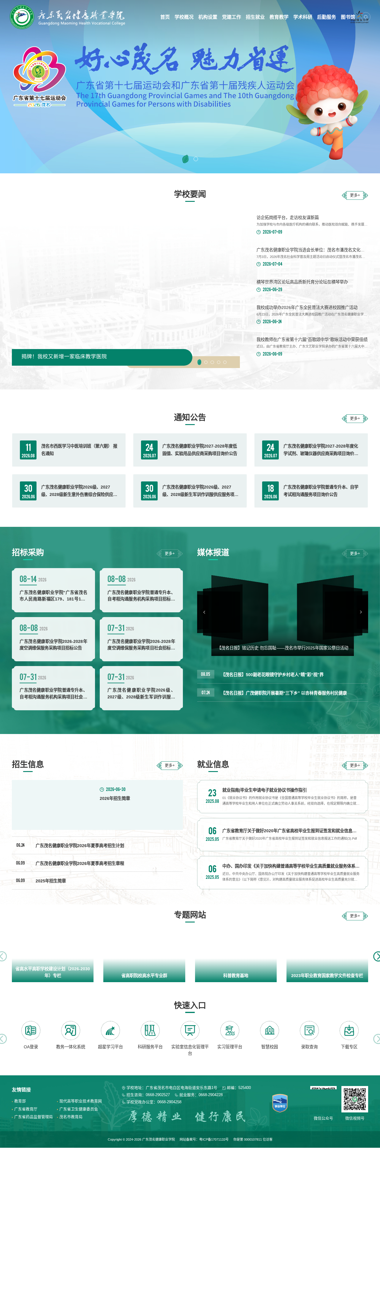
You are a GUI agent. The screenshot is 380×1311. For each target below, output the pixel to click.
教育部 (20, 1101)
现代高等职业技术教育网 (80, 1101)
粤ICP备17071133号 (214, 1139)
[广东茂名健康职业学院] (69, 16)
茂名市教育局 (71, 1117)
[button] (184, 159)
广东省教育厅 (25, 1109)
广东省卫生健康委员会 (78, 1109)
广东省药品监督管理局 (33, 1117)
